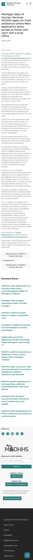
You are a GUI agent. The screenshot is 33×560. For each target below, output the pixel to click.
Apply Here (16, 476)
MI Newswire (8, 260)
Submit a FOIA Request (16, 484)
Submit (17, 466)
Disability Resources (11, 540)
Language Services (11, 545)
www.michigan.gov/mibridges (14, 58)
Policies (6, 530)
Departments (9, 556)
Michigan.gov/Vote (12, 498)
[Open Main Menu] (30, 3)
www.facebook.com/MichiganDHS (14, 237)
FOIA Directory (9, 551)
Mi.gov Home (8, 525)
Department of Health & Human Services (16, 255)
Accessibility (8, 535)
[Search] (27, 3)
